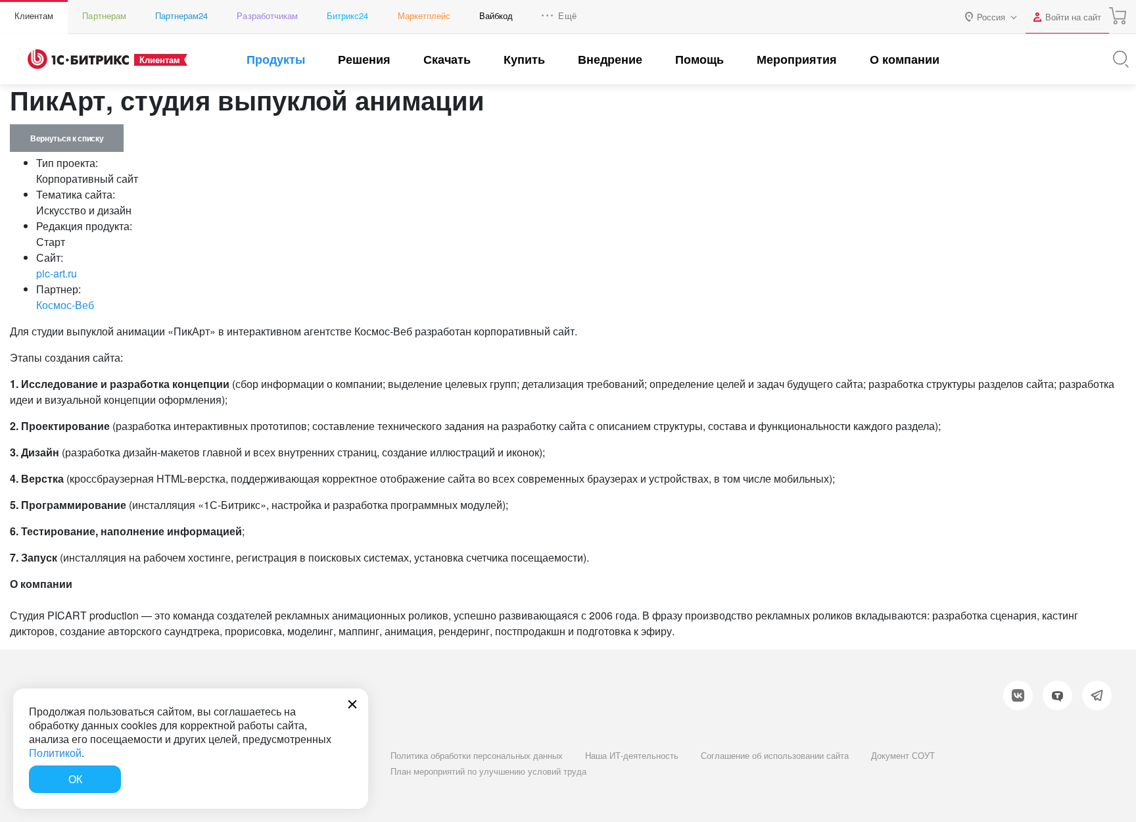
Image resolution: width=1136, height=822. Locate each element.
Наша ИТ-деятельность (631, 755)
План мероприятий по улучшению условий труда (488, 771)
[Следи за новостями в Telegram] (1097, 695)
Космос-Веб (65, 304)
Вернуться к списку (66, 138)
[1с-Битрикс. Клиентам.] (78, 59)
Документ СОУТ (903, 755)
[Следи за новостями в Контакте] (1018, 695)
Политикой (55, 752)
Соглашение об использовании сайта (775, 755)
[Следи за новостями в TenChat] (1057, 695)
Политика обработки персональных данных (476, 755)
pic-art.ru (56, 273)
